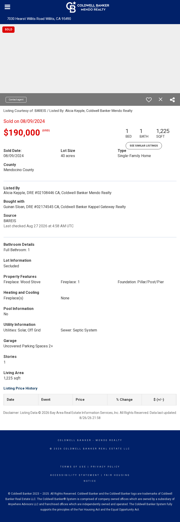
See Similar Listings (144, 145)
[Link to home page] (90, 7)
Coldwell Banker (74, 440)
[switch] (149, 100)
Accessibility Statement (75, 475)
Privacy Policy (105, 467)
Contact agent (16, 99)
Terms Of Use (73, 467)
